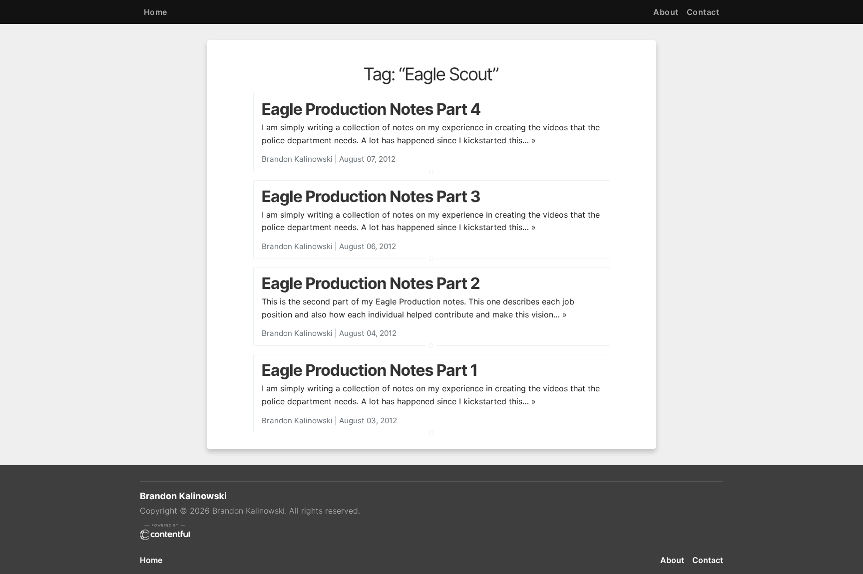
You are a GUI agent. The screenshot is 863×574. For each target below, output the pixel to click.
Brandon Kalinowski (297, 159)
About (665, 12)
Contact (703, 12)
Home (155, 12)
